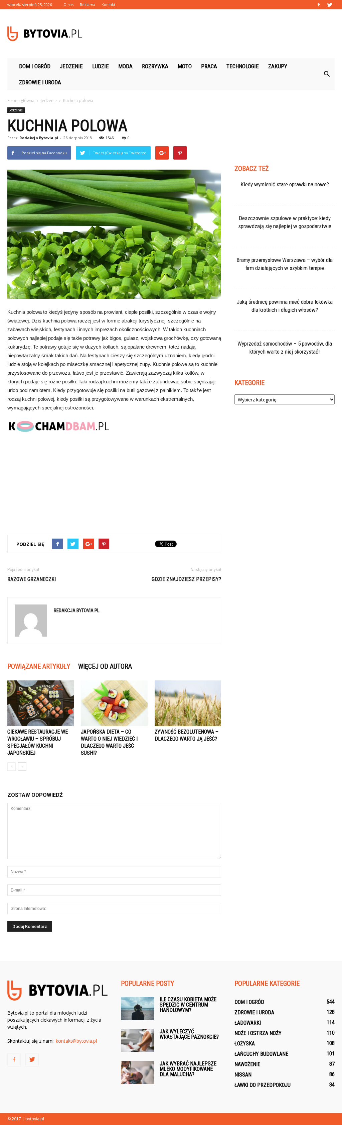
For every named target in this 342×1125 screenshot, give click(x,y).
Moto (185, 66)
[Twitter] (330, 4)
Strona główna (20, 100)
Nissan (242, 1074)
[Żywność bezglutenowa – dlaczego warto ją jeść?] (188, 703)
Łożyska (244, 1043)
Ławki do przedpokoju (262, 1085)
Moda (125, 66)
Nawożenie (247, 1064)
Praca (209, 66)
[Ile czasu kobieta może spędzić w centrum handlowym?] (137, 1008)
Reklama (87, 4)
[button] (327, 74)
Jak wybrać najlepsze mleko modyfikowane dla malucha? (188, 1068)
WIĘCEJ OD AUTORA (105, 666)
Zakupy (277, 66)
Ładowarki (247, 1023)
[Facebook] (319, 4)
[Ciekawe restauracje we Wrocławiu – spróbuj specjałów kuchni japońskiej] (40, 703)
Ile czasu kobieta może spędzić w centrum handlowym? (188, 1004)
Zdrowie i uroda (40, 82)
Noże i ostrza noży (258, 1033)
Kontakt (108, 4)
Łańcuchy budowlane (261, 1054)
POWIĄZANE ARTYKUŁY (38, 666)
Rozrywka (155, 66)
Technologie (242, 66)
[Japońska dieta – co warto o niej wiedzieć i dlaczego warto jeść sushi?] (114, 703)
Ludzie (100, 66)
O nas (68, 4)
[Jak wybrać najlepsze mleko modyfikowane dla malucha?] (137, 1072)
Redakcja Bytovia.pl (38, 137)
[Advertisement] (213, 34)
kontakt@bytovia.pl (76, 1041)
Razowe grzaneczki (31, 579)
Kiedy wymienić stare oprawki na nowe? (284, 184)
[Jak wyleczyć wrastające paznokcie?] (137, 1040)
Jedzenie (71, 66)
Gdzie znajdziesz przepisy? (186, 579)
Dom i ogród (34, 66)
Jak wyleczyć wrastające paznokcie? (189, 1034)
